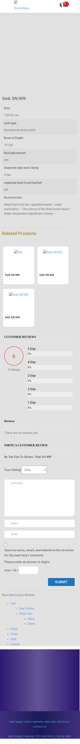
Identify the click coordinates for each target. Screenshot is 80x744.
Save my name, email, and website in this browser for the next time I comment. (39, 552)
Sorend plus (56, 731)
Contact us (14, 699)
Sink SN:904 (12, 317)
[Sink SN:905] (18, 249)
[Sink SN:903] (53, 249)
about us (63, 721)
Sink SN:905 (12, 274)
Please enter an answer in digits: (27, 562)
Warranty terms (17, 690)
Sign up (12, 694)
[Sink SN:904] (19, 291)
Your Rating (12, 470)
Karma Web (64, 736)
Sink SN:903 (46, 274)
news (27, 721)
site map (50, 721)
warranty (38, 721)
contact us (39, 726)
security (29, 736)
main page (15, 721)
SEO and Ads (44, 736)
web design (15, 736)
